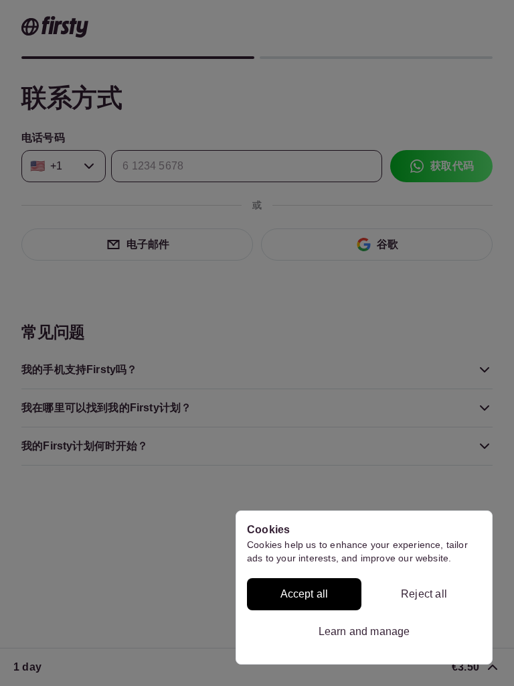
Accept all (304, 594)
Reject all (424, 594)
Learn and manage (364, 631)
